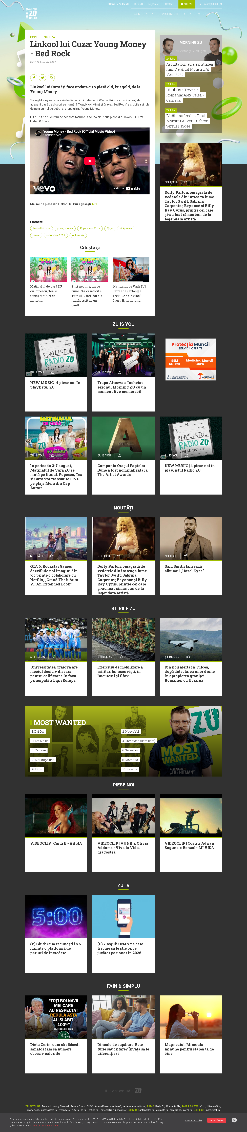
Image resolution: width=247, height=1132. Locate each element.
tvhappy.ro (64, 1110)
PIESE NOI (123, 785)
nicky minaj (126, 228)
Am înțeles (218, 1120)
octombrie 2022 (56, 235)
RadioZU (159, 1106)
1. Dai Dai (38, 731)
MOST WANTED (60, 722)
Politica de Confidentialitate (43, 1125)
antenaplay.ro (146, 1110)
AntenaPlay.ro (101, 1106)
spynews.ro (33, 1110)
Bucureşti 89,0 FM (211, 4)
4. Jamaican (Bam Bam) (138, 741)
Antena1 (46, 1106)
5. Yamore (39, 750)
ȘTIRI (188, 14)
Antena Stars (78, 1106)
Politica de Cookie (193, 1120)
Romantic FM (173, 1106)
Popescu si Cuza (90, 228)
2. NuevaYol (130, 731)
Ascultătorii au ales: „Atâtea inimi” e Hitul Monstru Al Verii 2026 (189, 69)
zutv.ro (75, 1110)
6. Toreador (130, 750)
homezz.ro (175, 1110)
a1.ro (202, 1106)
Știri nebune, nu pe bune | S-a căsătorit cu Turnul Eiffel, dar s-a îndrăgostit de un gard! (87, 295)
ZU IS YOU (124, 324)
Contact (169, 4)
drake (36, 235)
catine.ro (93, 1110)
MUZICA (203, 14)
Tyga (110, 228)
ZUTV (90, 1106)
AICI (94, 204)
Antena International (134, 1106)
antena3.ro (106, 1110)
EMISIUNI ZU (169, 14)
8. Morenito (130, 760)
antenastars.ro (49, 1110)
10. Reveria (129, 769)
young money (65, 228)
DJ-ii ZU (138, 4)
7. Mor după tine (43, 760)
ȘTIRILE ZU (123, 608)
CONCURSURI (144, 14)
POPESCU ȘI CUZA (42, 37)
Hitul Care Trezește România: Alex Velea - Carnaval (185, 95)
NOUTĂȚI (123, 508)
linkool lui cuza (41, 228)
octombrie (78, 235)
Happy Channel (61, 1106)
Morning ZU (191, 42)
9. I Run (37, 769)
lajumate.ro (162, 1110)
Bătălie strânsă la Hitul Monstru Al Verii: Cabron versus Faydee (187, 120)
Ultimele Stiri (213, 1106)
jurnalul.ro (120, 1110)
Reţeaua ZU (154, 4)
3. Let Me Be (40, 741)
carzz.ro (187, 1110)
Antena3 (116, 1106)
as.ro (83, 1110)
